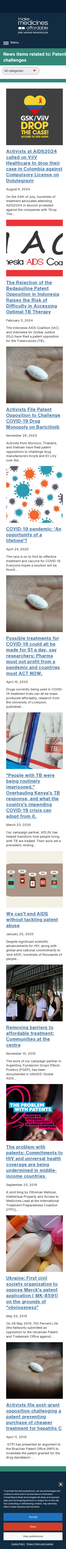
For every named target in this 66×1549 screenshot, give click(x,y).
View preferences (33, 1536)
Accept (33, 1516)
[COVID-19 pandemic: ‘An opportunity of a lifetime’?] (34, 494)
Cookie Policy (18, 1544)
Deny (33, 1526)
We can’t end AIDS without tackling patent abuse (32, 920)
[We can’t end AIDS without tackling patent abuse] (34, 879)
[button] (60, 1484)
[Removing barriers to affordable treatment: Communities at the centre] (34, 993)
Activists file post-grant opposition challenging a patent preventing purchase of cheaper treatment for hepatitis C (34, 1417)
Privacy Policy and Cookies (40, 1544)
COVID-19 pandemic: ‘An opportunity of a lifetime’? (33, 535)
